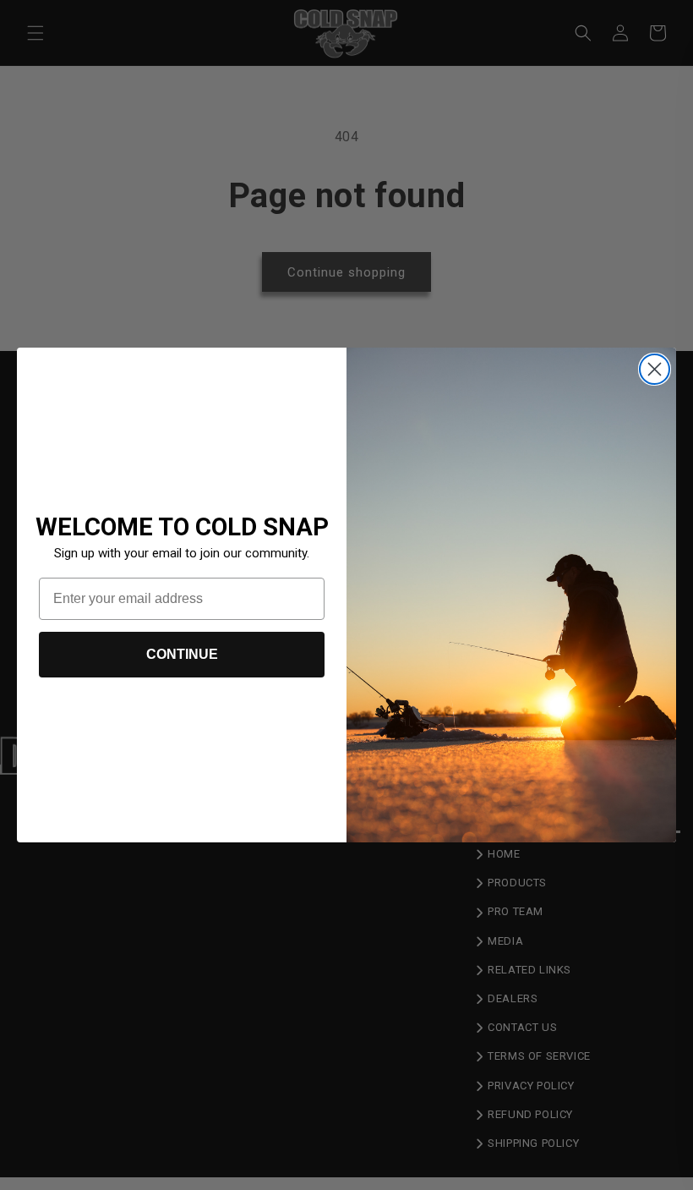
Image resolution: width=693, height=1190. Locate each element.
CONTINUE (182, 654)
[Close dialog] (654, 369)
